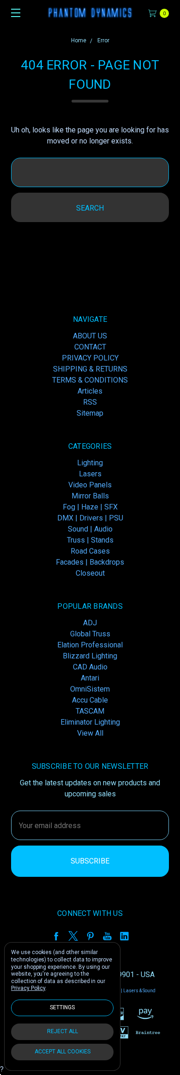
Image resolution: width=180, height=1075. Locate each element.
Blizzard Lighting (90, 656)
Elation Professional (90, 644)
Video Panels (90, 484)
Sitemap (90, 413)
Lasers (90, 473)
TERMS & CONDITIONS (90, 380)
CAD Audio (90, 667)
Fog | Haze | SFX (90, 507)
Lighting (90, 462)
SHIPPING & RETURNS (90, 369)
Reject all (62, 1031)
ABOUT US (90, 336)
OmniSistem (90, 689)
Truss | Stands (90, 540)
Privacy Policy (28, 988)
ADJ (90, 622)
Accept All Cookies (62, 1051)
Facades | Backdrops (90, 562)
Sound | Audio (90, 529)
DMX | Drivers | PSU (90, 518)
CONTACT (90, 347)
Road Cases (90, 551)
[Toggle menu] (12, 12)
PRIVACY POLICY (90, 358)
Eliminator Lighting (90, 722)
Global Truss (90, 633)
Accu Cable (90, 700)
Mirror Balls (90, 496)
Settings (62, 1007)
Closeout (90, 573)
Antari (90, 678)
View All (90, 733)
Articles (90, 391)
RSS (90, 402)
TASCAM (90, 711)
